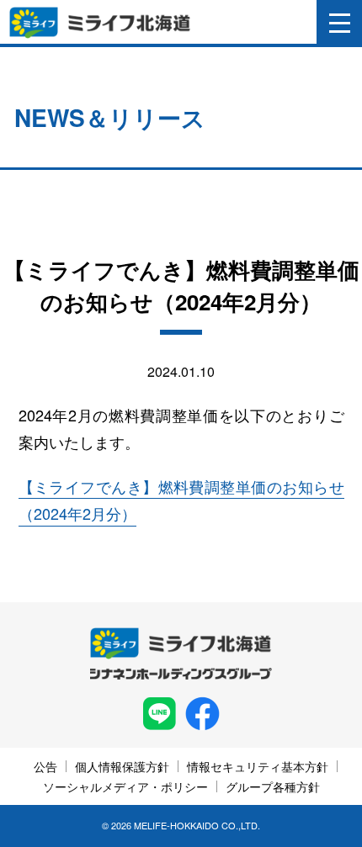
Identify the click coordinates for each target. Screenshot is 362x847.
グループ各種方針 (273, 786)
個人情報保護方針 (122, 766)
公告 (45, 766)
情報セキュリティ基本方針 (257, 766)
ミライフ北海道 (100, 23)
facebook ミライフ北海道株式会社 (202, 713)
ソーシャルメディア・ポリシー (125, 786)
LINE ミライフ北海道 (159, 713)
